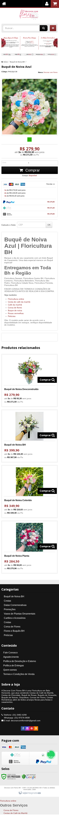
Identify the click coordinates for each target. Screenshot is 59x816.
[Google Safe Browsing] (29, 776)
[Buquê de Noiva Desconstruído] (29, 380)
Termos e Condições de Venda (19, 674)
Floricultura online (16, 299)
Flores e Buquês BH (14, 631)
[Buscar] (44, 28)
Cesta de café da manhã (19, 302)
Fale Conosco (10, 652)
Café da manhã (15, 305)
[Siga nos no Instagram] (27, 728)
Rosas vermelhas (16, 313)
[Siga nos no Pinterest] (32, 728)
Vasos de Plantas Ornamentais (19, 613)
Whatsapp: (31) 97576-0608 (16, 718)
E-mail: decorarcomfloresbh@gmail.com (21, 720)
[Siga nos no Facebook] (23, 728)
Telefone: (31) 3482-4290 (15, 715)
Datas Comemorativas (15, 605)
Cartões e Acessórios (14, 618)
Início (6, 62)
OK (49, 224)
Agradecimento (11, 657)
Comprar (32, 170)
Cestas (7, 601)
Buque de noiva (15, 310)
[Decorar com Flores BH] (29, 15)
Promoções (9, 609)
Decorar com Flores (51, 72)
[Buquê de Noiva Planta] (29, 547)
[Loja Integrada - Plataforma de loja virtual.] (29, 793)
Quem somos (10, 670)
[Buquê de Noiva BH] (29, 436)
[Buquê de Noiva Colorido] (29, 491)
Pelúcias (11, 316)
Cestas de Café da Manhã (15, 813)
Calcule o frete (8, 225)
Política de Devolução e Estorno (19, 661)
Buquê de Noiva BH (17, 62)
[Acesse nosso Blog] (36, 728)
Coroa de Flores (12, 626)
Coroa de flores (15, 307)
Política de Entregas (13, 665)
